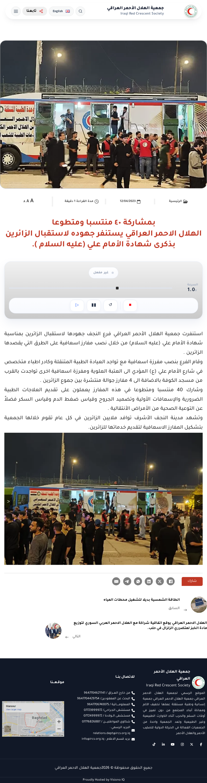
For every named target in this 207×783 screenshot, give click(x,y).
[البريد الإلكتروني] (116, 581)
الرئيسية (175, 201)
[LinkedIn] (149, 581)
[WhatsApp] (138, 581)
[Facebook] (171, 581)
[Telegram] (127, 581)
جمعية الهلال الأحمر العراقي (135, 8)
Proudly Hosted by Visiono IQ (104, 780)
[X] (160, 581)
